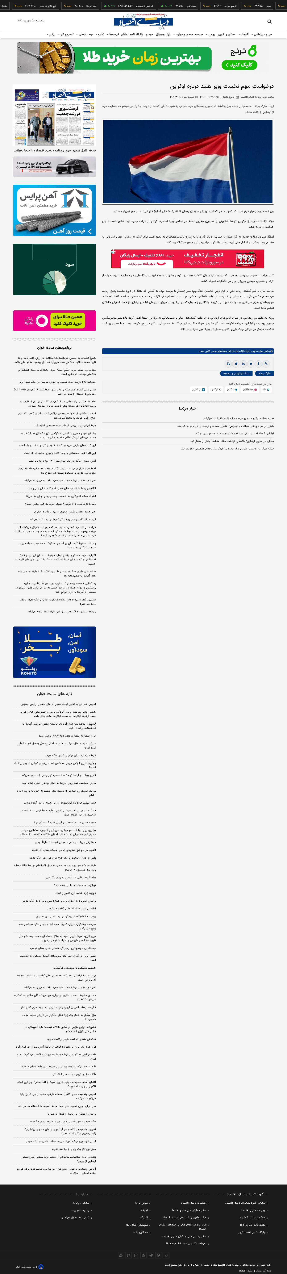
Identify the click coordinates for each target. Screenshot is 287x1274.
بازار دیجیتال (163, 35)
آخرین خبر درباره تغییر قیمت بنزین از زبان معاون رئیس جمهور (58, 704)
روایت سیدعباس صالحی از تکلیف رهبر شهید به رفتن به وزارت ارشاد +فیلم (56, 793)
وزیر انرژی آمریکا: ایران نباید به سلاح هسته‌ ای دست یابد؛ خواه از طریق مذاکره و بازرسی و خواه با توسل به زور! (57, 938)
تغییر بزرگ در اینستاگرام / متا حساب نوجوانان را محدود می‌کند (58, 775)
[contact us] (128, 1255)
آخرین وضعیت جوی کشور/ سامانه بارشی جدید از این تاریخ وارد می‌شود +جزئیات (58, 1096)
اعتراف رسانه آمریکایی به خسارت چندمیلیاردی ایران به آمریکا (61, 496)
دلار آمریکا (70, 6)
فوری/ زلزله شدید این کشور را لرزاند (75, 893)
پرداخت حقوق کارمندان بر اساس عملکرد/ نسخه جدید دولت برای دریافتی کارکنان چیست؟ (58, 545)
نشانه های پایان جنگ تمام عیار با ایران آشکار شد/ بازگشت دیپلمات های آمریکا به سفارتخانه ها (57, 574)
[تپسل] (113, 252)
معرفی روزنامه (81, 1203)
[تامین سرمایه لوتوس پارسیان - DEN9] (54, 269)
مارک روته (264, 373)
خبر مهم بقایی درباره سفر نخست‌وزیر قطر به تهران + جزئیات (60, 481)
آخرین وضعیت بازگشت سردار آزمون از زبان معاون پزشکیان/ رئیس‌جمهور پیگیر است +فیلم (60, 1131)
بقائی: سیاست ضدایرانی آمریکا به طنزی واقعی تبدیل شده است (59, 783)
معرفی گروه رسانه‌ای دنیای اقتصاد (245, 1203)
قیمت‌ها (113, 35)
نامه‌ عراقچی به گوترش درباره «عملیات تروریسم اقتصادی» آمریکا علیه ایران (56, 1057)
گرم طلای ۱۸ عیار (26, 6)
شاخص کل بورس (123, 6)
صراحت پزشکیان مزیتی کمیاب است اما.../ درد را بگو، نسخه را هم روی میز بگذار (57, 926)
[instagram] (166, 1255)
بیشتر (51, 35)
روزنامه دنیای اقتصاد (253, 1210)
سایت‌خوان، (256, 351)
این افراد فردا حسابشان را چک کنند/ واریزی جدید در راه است (60, 453)
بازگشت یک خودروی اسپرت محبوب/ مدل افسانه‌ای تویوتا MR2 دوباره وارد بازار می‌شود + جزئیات (55, 868)
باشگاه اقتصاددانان (132, 35)
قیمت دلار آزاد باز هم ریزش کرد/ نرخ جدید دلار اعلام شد (63, 519)
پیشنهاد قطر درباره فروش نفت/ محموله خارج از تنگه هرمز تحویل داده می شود (57, 602)
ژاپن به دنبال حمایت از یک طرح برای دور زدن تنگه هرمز (62, 858)
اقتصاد (244, 35)
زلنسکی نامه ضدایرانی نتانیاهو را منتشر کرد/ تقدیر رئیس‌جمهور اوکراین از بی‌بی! (58, 1159)
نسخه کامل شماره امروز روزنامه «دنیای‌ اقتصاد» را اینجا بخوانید (55, 150)
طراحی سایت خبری (29, 1267)
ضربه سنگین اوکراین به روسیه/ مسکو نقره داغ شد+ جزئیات (239, 418)
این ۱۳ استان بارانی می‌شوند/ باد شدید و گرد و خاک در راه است (57, 445)
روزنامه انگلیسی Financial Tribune (186, 1244)
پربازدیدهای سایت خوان (54, 347)
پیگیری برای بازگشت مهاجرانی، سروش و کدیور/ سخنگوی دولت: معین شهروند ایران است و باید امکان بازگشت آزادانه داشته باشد (58, 832)
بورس (211, 35)
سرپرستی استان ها (137, 1225)
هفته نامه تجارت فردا (252, 1225)
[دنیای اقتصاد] (143, 21)
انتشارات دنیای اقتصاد (193, 1203)
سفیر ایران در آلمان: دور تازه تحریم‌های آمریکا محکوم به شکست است (58, 958)
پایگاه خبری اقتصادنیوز (251, 1232)
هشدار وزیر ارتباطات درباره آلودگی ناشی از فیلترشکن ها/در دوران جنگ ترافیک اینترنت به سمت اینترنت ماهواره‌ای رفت (58, 714)
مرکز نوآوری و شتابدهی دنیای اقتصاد (184, 1218)
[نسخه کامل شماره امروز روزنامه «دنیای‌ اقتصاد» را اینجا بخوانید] (54, 115)
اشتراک (144, 1218)
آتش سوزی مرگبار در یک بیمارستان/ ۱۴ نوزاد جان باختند (62, 461)
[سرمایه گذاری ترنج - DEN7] (143, 58)
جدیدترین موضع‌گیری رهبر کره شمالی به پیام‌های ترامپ (63, 948)
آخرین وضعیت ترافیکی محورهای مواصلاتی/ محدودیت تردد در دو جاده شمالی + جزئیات (56, 1171)
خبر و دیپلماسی (263, 35)
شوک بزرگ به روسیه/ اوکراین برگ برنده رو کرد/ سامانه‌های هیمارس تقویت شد (227, 449)
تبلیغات (144, 1210)
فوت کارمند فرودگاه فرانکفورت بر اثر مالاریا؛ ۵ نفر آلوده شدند (60, 803)
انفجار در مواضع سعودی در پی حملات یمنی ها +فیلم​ (64, 850)
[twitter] (251, 364)
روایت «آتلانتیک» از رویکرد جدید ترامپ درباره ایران (66, 916)
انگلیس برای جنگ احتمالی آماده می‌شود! (72, 909)
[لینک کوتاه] (266, 364)
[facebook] (258, 364)
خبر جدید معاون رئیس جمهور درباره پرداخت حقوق (65, 512)
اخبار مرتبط (187, 409)
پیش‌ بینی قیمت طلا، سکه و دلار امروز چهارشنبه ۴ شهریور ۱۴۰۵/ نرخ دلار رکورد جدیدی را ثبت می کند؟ (55, 392)
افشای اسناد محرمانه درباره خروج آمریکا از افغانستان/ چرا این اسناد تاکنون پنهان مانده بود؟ (56, 1084)
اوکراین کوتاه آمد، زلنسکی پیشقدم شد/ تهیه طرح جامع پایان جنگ (235, 434)
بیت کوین (169, 6)
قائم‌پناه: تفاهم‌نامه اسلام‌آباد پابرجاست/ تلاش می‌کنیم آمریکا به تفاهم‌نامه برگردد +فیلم (59, 726)
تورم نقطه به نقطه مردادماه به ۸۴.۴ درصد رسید (67, 736)
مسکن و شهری (227, 35)
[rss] (143, 1255)
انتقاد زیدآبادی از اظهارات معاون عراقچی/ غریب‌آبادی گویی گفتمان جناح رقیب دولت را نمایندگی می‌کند (57, 416)
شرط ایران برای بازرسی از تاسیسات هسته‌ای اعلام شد (65, 426)
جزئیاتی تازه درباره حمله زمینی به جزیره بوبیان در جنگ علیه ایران (57, 382)
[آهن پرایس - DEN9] (54, 210)
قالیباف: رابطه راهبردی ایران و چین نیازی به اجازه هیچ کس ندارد (58, 1007)
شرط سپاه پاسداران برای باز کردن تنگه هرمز (70, 756)
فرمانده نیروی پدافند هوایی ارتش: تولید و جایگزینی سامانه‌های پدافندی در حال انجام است (58, 813)
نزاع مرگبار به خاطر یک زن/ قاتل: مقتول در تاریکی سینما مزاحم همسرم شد (59, 1017)
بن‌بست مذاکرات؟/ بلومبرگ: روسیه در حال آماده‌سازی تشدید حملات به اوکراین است (56, 978)
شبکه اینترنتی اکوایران (252, 1218)
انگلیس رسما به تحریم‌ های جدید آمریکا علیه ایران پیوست (62, 488)
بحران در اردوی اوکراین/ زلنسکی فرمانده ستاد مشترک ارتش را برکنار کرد (232, 441)
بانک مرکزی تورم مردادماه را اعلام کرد (74, 1074)
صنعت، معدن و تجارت (189, 35)
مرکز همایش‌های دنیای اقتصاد (188, 1210)
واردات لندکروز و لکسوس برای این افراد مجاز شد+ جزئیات (62, 612)
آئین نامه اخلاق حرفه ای (75, 1218)
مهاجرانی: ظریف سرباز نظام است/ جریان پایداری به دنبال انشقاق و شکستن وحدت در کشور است (57, 372)
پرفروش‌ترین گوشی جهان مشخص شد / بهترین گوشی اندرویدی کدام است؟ (55, 765)
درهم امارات (209, 6)
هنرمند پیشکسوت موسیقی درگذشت (74, 968)
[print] (228, 364)
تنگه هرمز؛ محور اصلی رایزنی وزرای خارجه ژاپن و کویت (63, 1122)
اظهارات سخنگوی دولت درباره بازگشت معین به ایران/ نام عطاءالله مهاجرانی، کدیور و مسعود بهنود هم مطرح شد (57, 471)
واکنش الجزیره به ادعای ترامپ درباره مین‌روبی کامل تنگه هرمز (59, 901)
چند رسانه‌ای (85, 35)
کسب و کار (67, 35)
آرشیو (100, 35)
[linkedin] (243, 364)
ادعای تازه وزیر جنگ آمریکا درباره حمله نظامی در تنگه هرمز (61, 1141)
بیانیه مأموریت (80, 1210)
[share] (136, 1255)
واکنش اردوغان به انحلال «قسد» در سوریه (71, 1114)
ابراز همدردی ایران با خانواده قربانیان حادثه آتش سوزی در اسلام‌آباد (56, 1047)
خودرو (150, 35)
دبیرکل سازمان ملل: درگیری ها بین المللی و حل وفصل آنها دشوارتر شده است (56, 746)
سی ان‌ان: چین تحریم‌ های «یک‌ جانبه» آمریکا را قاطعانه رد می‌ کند (57, 1106)
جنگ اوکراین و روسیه (236, 373)
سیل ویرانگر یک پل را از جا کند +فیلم (74, 1149)
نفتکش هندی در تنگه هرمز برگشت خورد (71, 1039)
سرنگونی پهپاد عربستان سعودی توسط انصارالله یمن (65, 842)
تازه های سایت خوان (54, 694)
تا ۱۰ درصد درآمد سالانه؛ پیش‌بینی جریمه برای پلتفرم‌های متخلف (58, 1067)
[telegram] (235, 364)
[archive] (121, 1255)
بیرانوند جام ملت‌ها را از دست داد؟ (75, 885)
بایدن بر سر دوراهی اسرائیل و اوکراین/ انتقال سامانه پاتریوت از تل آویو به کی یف (225, 426)
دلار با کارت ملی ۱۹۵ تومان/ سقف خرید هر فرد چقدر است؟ (60, 504)
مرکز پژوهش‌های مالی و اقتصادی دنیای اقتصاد (182, 1227)
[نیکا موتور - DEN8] (54, 166)
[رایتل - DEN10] (54, 320)
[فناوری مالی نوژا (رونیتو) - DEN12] (54, 652)
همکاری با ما (140, 1232)
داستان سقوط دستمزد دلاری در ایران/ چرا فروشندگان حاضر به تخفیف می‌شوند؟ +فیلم (55, 997)
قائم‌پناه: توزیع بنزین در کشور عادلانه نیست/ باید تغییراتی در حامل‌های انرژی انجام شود (60, 1029)
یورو (247, 6)
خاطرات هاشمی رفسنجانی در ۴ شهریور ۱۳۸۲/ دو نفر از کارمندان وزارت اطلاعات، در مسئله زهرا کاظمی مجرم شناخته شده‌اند (58, 404)
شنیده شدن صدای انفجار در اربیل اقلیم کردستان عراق (64, 823)
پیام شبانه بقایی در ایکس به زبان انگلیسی (71, 878)
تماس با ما (141, 1203)
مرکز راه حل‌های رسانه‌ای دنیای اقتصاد (184, 1236)
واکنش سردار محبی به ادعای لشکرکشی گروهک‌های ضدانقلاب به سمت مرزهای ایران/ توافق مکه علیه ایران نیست (58, 435)
